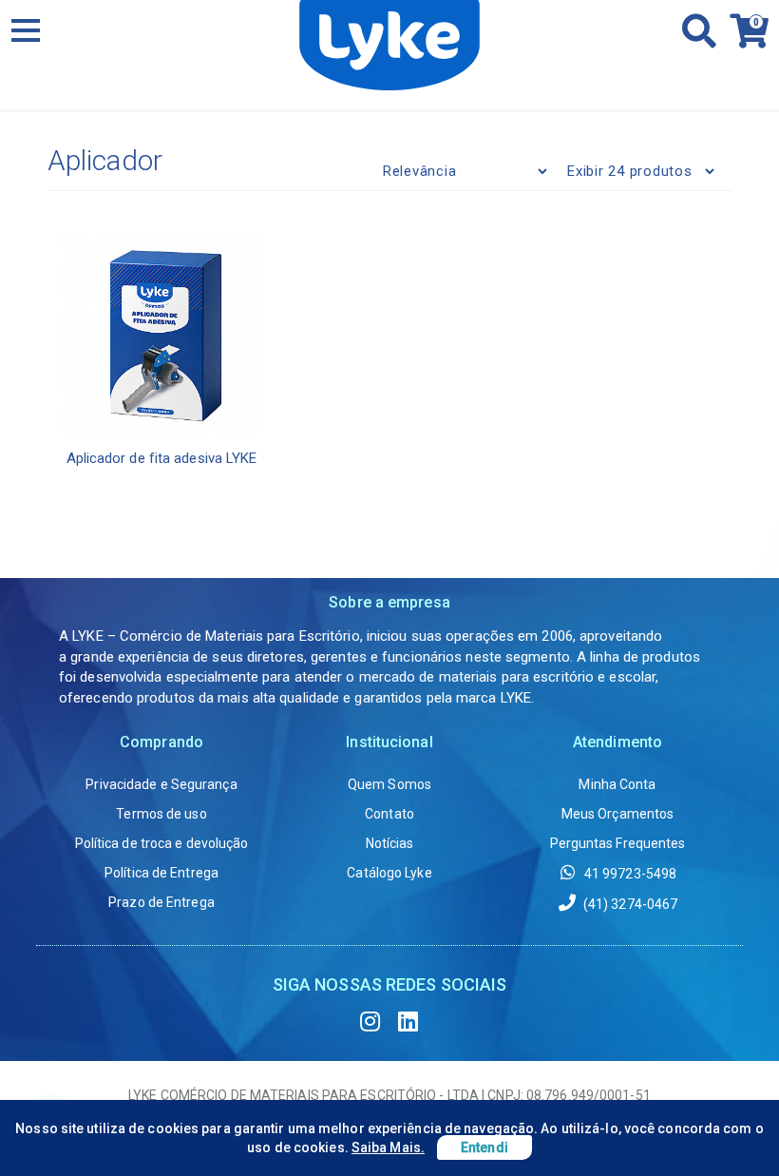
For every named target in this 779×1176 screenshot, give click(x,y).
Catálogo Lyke (389, 872)
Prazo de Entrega (161, 902)
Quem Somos (389, 784)
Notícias (390, 843)
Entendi (484, 1147)
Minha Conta (617, 784)
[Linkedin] (408, 1022)
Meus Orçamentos (617, 813)
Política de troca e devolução (162, 843)
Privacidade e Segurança (161, 784)
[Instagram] (370, 1022)
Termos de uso (161, 813)
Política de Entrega (161, 872)
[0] (744, 39)
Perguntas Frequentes (618, 843)
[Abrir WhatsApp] (731, 1128)
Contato (389, 813)
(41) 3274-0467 (629, 904)
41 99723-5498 (628, 873)
